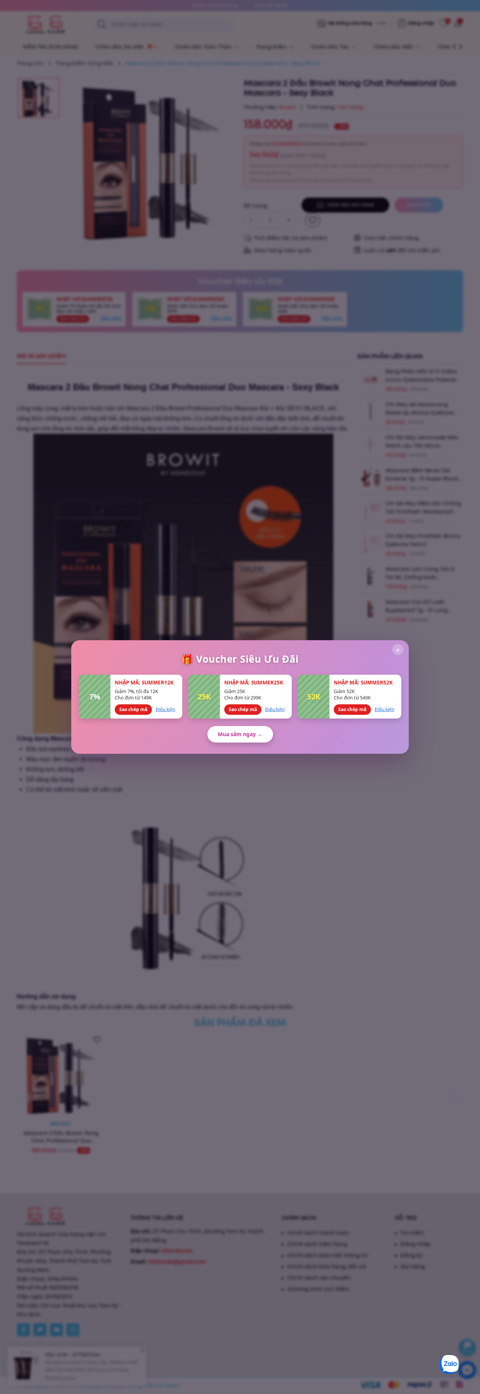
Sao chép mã (133, 709)
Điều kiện (165, 709)
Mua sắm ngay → (240, 734)
